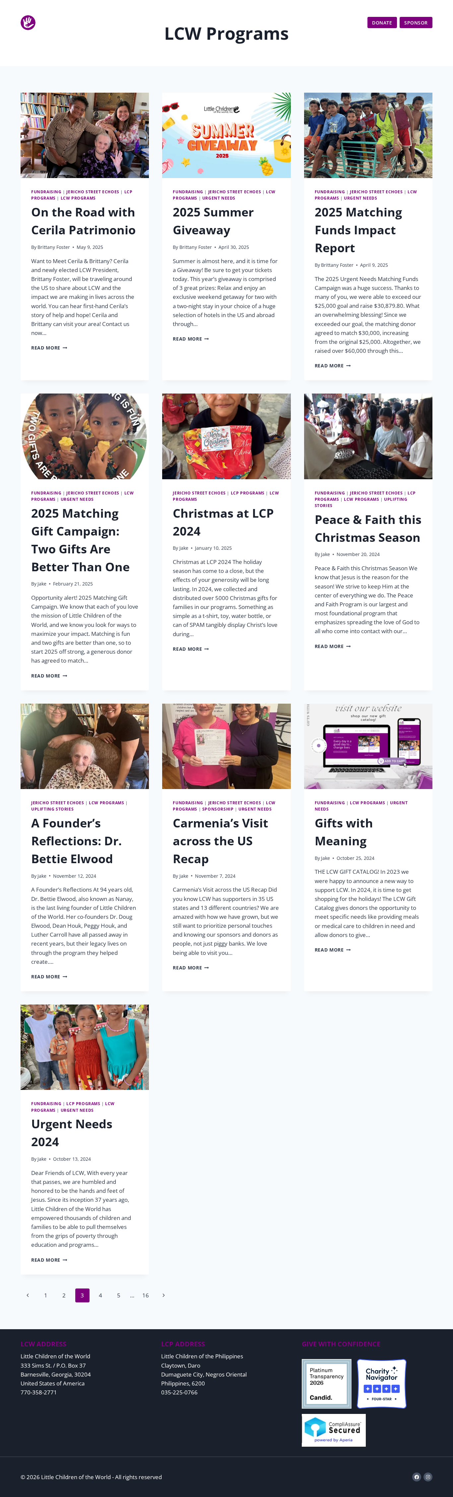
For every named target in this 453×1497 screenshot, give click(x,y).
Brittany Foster (53, 247)
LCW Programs (78, 198)
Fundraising (46, 191)
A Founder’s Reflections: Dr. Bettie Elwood (76, 841)
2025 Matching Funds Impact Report (358, 230)
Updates (350, 23)
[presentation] (85, 135)
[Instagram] (427, 1477)
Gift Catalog (407, 9)
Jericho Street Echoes (92, 191)
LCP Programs (248, 492)
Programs (269, 23)
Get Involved (310, 23)
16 (145, 1295)
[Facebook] (416, 1477)
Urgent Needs (218, 198)
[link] (426, 9)
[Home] (64, 22)
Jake (41, 584)
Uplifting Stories (52, 809)
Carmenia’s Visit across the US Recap (220, 841)
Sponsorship (218, 809)
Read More (49, 348)
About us (231, 23)
